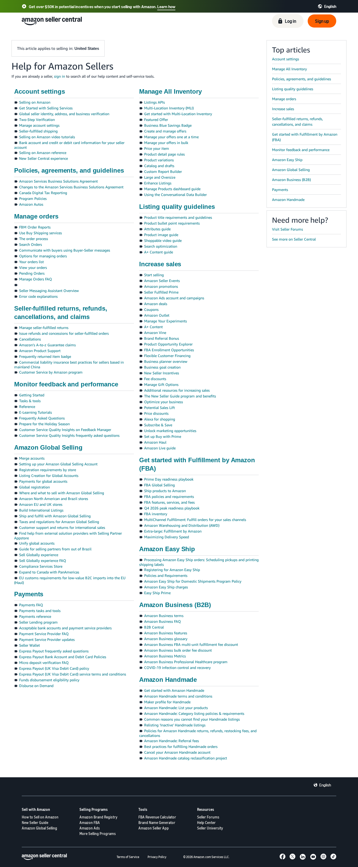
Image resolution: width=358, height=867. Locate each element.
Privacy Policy (157, 857)
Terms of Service (128, 857)
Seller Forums (208, 817)
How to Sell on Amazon (40, 817)
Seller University (210, 828)
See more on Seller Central (294, 239)
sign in (59, 76)
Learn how (166, 6)
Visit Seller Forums (287, 229)
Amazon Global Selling (39, 828)
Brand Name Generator (156, 822)
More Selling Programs (97, 833)
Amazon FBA (89, 822)
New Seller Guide (35, 822)
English (325, 785)
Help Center (206, 822)
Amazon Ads (89, 828)
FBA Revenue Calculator (157, 817)
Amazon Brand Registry (98, 817)
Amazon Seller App (153, 828)
